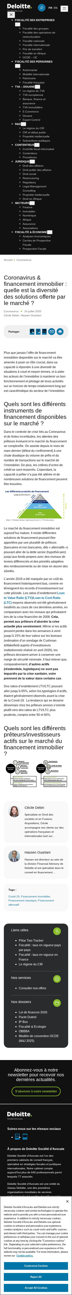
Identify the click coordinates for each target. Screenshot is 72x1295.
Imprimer (60, 331)
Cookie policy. (25, 1255)
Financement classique (22, 900)
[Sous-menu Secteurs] (32, 203)
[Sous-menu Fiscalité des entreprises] (17, 24)
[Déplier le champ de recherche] (42, 7)
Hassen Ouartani (31, 315)
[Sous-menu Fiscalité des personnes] (17, 66)
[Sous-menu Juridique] (32, 162)
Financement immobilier (35, 896)
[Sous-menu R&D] (23, 124)
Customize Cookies (36, 1265)
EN (55, 8)
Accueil (8, 260)
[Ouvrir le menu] (64, 9)
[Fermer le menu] (11, 15)
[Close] (67, 1201)
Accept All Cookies (36, 1287)
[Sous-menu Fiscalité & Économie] (49, 232)
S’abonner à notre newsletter (36, 1091)
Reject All (36, 1277)
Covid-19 (13, 896)
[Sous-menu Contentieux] (37, 145)
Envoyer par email (51, 331)
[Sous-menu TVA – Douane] (37, 87)
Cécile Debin (11, 315)
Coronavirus (24, 260)
